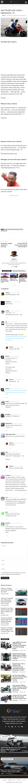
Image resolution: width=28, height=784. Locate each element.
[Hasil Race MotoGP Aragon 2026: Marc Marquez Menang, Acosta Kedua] (21, 621)
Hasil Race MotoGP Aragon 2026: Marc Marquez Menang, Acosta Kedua (6, 620)
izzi (6, 322)
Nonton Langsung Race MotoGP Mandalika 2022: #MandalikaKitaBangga (23, 280)
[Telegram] (16, 236)
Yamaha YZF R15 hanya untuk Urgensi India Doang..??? (21, 245)
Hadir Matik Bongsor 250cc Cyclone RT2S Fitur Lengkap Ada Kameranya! (13, 748)
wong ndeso (4, 230)
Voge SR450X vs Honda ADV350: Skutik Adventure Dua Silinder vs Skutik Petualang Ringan (19, 645)
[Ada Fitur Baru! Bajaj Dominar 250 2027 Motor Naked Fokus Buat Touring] (6, 678)
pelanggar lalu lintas (9, 229)
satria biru (8, 475)
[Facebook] (2, 236)
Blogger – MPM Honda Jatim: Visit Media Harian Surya (14, 279)
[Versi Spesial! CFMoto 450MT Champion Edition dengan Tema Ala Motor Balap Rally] (6, 688)
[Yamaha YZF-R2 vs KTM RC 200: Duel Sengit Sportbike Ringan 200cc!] (6, 698)
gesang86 (7, 414)
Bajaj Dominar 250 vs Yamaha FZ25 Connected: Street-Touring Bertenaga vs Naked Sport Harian (18, 667)
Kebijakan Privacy (11, 780)
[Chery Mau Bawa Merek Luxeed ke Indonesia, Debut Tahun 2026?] (14, 766)
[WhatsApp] (9, 236)
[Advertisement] (14, 59)
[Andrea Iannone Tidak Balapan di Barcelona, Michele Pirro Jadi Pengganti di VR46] (5, 275)
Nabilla (2, 773)
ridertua (4, 15)
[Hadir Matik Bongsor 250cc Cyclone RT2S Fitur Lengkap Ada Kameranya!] (14, 743)
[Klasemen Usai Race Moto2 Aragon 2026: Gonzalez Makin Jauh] (21, 631)
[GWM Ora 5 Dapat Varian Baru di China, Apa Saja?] (21, 592)
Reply (6, 297)
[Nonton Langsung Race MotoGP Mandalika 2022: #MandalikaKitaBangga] (23, 275)
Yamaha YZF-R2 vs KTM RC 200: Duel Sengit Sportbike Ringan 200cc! (19, 696)
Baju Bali (7, 523)
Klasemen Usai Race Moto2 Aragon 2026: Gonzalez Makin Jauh (7, 629)
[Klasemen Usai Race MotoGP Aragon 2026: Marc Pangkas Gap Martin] (21, 612)
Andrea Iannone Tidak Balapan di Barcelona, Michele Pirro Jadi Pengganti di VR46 (5, 280)
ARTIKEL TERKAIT (6, 270)
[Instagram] (9, 726)
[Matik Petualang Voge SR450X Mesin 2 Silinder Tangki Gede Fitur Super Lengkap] (6, 657)
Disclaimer (19, 780)
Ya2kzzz (7, 311)
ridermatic (8, 301)
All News (7, 5)
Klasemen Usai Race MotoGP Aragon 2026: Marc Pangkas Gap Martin (7, 610)
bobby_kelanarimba (10, 434)
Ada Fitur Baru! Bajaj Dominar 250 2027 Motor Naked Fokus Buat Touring (19, 677)
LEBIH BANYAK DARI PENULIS (19, 270)
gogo (6, 512)
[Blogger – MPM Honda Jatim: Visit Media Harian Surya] (14, 275)
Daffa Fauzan (15, 650)
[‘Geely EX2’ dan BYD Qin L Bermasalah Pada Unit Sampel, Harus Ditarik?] (21, 602)
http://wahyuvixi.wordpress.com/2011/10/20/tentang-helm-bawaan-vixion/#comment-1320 (16, 392)
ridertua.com (14, 195)
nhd (6, 497)
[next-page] (15, 285)
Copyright (5, 780)
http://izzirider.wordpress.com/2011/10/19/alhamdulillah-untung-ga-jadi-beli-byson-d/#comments (16, 338)
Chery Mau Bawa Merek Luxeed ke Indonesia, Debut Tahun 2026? (12, 771)
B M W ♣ (7, 356)
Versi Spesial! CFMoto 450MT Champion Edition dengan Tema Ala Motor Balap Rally (19, 687)
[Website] (19, 726)
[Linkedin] (13, 236)
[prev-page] (13, 285)
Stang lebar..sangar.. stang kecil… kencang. (7, 245)
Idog (6, 452)
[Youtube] (16, 266)
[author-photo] (14, 254)
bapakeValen (8, 423)
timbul (7, 401)
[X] (5, 236)
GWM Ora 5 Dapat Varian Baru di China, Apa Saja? (7, 590)
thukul (21, 229)
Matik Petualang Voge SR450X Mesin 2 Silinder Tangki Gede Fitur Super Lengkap (19, 656)
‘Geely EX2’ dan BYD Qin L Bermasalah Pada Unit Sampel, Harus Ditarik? (7, 601)
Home (2, 5)
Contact (24, 780)
